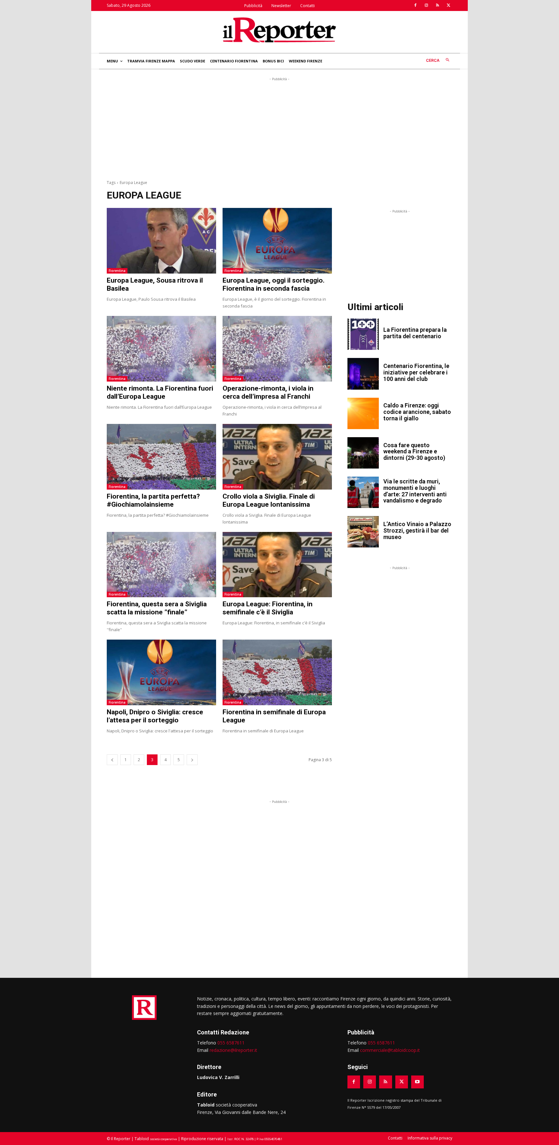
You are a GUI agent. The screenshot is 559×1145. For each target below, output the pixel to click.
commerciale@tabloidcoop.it (390, 1050)
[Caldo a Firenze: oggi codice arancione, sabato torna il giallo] (363, 413)
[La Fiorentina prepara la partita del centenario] (363, 334)
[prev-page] (112, 759)
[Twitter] (448, 5)
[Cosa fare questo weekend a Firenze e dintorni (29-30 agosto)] (363, 453)
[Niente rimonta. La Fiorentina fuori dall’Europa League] (161, 349)
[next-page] (192, 759)
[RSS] (437, 5)
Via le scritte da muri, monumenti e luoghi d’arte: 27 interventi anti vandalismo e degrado (415, 491)
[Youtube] (417, 1081)
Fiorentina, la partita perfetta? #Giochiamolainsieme (153, 500)
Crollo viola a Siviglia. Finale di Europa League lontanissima (269, 500)
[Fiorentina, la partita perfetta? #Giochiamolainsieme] (161, 457)
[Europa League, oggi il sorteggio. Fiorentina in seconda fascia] (277, 241)
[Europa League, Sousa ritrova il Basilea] (161, 241)
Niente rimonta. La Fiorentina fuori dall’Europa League (160, 392)
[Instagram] (426, 5)
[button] (439, 60)
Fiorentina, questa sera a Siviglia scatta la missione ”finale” (157, 608)
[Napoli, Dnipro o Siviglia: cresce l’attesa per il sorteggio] (161, 672)
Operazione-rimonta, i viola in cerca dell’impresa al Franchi (268, 392)
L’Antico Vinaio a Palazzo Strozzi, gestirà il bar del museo (417, 530)
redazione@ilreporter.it (233, 1050)
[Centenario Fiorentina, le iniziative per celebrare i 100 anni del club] (363, 373)
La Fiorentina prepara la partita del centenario (415, 333)
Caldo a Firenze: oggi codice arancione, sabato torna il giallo (417, 412)
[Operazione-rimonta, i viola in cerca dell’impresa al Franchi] (277, 349)
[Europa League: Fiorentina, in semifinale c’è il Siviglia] (277, 565)
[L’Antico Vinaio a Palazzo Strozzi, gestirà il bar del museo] (363, 531)
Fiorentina (117, 270)
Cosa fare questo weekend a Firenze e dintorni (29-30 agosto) (414, 451)
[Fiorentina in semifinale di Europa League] (277, 672)
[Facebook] (415, 5)
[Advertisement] (279, 127)
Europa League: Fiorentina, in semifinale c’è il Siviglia (267, 608)
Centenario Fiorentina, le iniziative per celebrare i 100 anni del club (416, 372)
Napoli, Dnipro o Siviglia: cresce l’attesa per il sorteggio (155, 716)
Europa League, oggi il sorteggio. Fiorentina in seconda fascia (273, 284)
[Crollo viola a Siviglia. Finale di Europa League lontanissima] (277, 457)
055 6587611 (231, 1043)
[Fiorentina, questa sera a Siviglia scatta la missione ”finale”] (161, 565)
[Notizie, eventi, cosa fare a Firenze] (279, 29)
